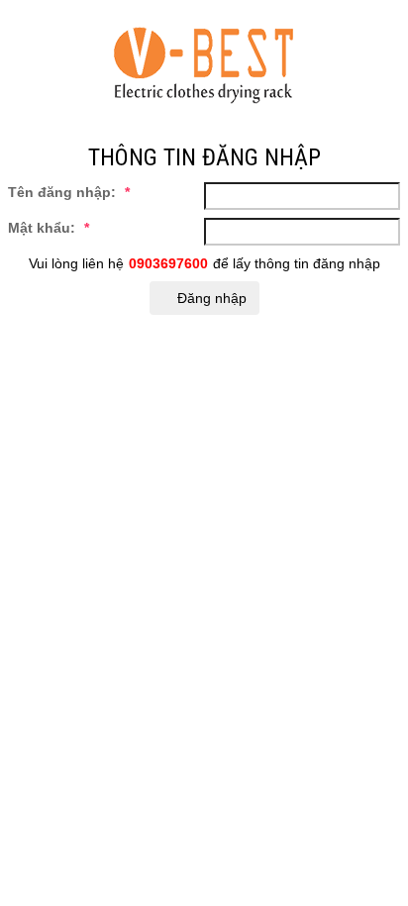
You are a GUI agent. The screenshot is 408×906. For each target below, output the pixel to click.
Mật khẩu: (48, 228)
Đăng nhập (210, 298)
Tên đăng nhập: (69, 192)
